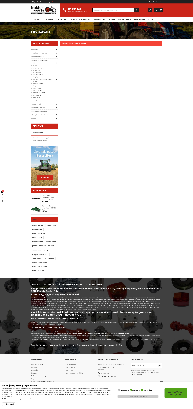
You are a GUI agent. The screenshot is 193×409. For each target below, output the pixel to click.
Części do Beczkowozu (39, 111)
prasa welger (37, 241)
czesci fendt (37, 237)
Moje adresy (69, 370)
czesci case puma (39, 266)
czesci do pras (38, 270)
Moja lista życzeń (155, 2)
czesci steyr (49, 258)
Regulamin (35, 379)
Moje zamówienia (71, 364)
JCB (34, 63)
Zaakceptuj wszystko (175, 393)
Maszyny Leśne (37, 104)
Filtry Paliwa (37, 72)
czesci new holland (40, 251)
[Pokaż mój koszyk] (160, 10)
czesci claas (51, 241)
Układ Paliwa (37, 88)
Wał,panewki (37, 86)
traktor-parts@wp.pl (108, 376)
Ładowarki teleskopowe (39, 60)
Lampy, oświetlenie (39, 100)
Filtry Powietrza (38, 75)
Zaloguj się (150, 10)
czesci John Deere (39, 262)
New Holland (37, 95)
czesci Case (51, 225)
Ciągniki (35, 49)
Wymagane (124, 390)
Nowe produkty (40, 190)
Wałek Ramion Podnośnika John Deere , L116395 (48, 197)
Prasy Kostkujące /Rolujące (41, 115)
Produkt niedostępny (41, 138)
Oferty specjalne (37, 364)
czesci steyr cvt (38, 233)
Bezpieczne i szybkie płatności (42, 382)
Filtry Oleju (36, 70)
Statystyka (136, 390)
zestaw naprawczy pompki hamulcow (43, 246)
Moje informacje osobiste (74, 373)
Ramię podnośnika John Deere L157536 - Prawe (49, 208)
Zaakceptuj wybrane (138, 396)
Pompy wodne (37, 90)
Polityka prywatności (24, 399)
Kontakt (55, 2)
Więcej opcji (9, 404)
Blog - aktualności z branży (41, 2)
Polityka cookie (8, 399)
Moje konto (70, 360)
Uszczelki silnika (38, 83)
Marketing (148, 390)
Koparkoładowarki (38, 56)
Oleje (34, 118)
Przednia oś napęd (39, 92)
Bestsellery (35, 370)
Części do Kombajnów (39, 53)
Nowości (34, 367)
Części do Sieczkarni (38, 107)
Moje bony (68, 376)
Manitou (35, 65)
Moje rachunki (70, 367)
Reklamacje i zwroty (38, 376)
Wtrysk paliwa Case (40, 255)
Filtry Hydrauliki (38, 77)
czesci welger (37, 225)
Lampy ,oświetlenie (39, 68)
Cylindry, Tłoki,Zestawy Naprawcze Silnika (44, 80)
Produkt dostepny (40, 140)
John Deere (36, 97)
